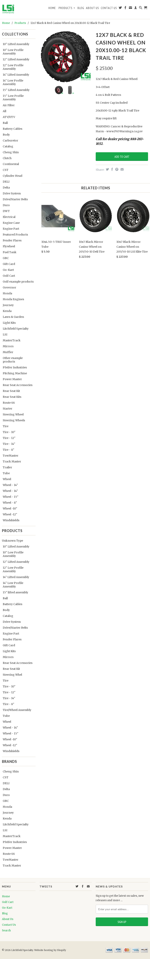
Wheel (7, 479)
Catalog (8, 146)
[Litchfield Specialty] (19, 9)
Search (6, 930)
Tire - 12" (9, 438)
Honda (7, 293)
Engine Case (11, 223)
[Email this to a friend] (122, 169)
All (4, 111)
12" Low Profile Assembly (13, 67)
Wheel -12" (10, 514)
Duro (6, 205)
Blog (81, 8)
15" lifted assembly (15, 592)
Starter (7, 408)
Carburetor (10, 140)
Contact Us (109, 8)
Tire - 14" (9, 444)
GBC (6, 258)
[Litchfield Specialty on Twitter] (120, 8)
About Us (92, 8)
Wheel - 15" (10, 497)
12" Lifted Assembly (16, 59)
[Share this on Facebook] (112, 169)
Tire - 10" (9, 432)
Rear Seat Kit (11, 391)
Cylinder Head (12, 176)
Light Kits (9, 323)
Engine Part (11, 228)
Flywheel (9, 246)
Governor (9, 287)
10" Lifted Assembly (16, 44)
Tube (6, 473)
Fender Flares (12, 240)
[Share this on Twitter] (107, 169)
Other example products (13, 359)
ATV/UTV (9, 117)
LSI (5, 334)
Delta (6, 187)
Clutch (7, 158)
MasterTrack (12, 340)
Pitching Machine (15, 373)
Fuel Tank (9, 252)
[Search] (140, 8)
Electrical (9, 217)
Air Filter (9, 105)
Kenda (7, 311)
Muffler (8, 352)
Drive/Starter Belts (15, 199)
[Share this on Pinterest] (116, 169)
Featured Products (15, 234)
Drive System (12, 193)
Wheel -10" (10, 508)
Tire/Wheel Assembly (17, 710)
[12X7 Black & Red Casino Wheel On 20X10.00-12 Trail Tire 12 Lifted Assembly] (65, 56)
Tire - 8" (8, 449)
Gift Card (9, 264)
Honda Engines (13, 299)
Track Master (12, 461)
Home (52, 8)
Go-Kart (8, 270)
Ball (5, 123)
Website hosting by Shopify (50, 950)
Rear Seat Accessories (17, 385)
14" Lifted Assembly (16, 74)
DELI (6, 181)
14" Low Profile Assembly (13, 82)
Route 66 (9, 402)
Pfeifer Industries (15, 367)
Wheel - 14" (10, 485)
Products (67, 8)
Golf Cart (9, 275)
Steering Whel (12, 674)
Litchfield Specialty (16, 328)
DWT (6, 211)
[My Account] (135, 8)
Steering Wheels (14, 420)
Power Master (12, 379)
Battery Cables (12, 129)
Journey (8, 305)
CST (5, 170)
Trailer (7, 467)
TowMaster (10, 455)
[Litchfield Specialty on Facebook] (125, 8)
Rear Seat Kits (12, 397)
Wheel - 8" (10, 502)
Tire (5, 426)
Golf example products (18, 281)
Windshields (11, 520)
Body (6, 134)
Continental (11, 164)
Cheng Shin (11, 152)
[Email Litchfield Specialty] (130, 8)
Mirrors (8, 346)
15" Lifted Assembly (16, 90)
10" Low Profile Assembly (13, 51)
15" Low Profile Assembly (13, 97)
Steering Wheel (13, 414)
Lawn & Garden (13, 317)
